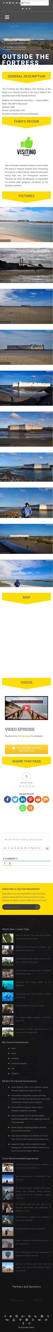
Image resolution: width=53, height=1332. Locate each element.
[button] (26, 749)
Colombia (15, 1058)
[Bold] (5, 848)
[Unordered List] (21, 848)
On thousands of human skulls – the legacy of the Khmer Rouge (33, 972)
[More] (30, 808)
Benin (13, 1048)
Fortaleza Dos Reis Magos (18, 43)
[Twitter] (15, 799)
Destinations (18, 39)
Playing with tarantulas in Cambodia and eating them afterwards (33, 948)
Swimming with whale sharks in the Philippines (33, 984)
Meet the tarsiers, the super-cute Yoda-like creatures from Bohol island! (33, 937)
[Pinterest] (30, 799)
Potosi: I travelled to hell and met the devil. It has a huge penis (33, 1242)
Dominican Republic (19, 1063)
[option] (17, 1300)
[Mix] (45, 799)
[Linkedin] (22, 799)
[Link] (32, 848)
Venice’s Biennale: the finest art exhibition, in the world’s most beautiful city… (33, 1166)
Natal (41, 39)
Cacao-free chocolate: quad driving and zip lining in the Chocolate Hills (33, 1030)
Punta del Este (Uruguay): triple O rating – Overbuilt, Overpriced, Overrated (27, 1109)
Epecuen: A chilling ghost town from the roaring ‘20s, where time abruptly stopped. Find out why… (33, 1267)
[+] (38, 848)
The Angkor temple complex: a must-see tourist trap (33, 1019)
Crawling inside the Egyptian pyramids (30, 1229)
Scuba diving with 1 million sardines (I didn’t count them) (33, 995)
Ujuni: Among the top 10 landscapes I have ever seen (33, 1178)
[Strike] (15, 848)
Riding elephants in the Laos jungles (30, 1006)
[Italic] (8, 848)
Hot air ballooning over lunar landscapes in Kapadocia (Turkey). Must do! (33, 1254)
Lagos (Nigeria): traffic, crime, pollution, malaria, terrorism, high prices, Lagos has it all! (29, 1089)
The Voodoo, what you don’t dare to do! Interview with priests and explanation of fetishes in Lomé (33, 1207)
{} (35, 848)
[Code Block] (28, 848)
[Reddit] (38, 799)
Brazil (32, 39)
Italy (13, 1069)
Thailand (14, 1074)
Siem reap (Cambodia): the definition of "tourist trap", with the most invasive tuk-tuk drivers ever (30, 1137)
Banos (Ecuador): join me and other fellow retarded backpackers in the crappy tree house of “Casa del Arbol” (30, 1119)
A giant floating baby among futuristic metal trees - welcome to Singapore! (33, 960)
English (27, 3)
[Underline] (11, 848)
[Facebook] (7, 799)
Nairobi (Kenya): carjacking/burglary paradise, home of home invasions (29, 1129)
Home (5, 39)
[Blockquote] (25, 848)
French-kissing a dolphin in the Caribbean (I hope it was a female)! (33, 1218)
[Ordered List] (18, 848)
